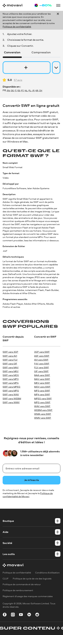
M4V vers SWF (42, 379)
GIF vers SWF (41, 371)
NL (26, 90)
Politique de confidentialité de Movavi (28, 495)
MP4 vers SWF (42, 394)
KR (37, 90)
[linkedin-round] (29, 615)
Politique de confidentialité (17, 26)
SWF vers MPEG (11, 386)
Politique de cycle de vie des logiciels (32, 578)
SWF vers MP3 (11, 379)
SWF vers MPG (11, 390)
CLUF (6, 578)
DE (12, 90)
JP (33, 90)
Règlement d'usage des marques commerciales (28, 596)
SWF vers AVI (10, 355)
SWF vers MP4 (11, 382)
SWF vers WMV (11, 402)
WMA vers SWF (42, 414)
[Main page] (12, 5)
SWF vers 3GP (10, 351)
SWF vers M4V (11, 367)
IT (15, 90)
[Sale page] (43, 5)
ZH (40, 90)
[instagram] (13, 615)
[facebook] (5, 615)
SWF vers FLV (10, 359)
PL (30, 90)
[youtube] (21, 615)
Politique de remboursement (18, 590)
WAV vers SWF (42, 406)
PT (22, 90)
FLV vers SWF (41, 367)
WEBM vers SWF (43, 410)
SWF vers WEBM (12, 398)
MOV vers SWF (42, 386)
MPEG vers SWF (43, 398)
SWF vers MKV (11, 371)
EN (8, 90)
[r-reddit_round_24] (37, 615)
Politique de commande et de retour (22, 584)
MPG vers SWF (42, 402)
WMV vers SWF (42, 417)
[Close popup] (57, 20)
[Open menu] (58, 5)
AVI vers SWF (41, 359)
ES (19, 90)
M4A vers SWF (42, 375)
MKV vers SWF (42, 382)
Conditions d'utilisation (47, 572)
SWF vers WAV (11, 394)
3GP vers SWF (42, 351)
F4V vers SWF (41, 363)
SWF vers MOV (11, 375)
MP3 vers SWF (42, 390)
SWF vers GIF (10, 363)
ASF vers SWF (41, 355)
